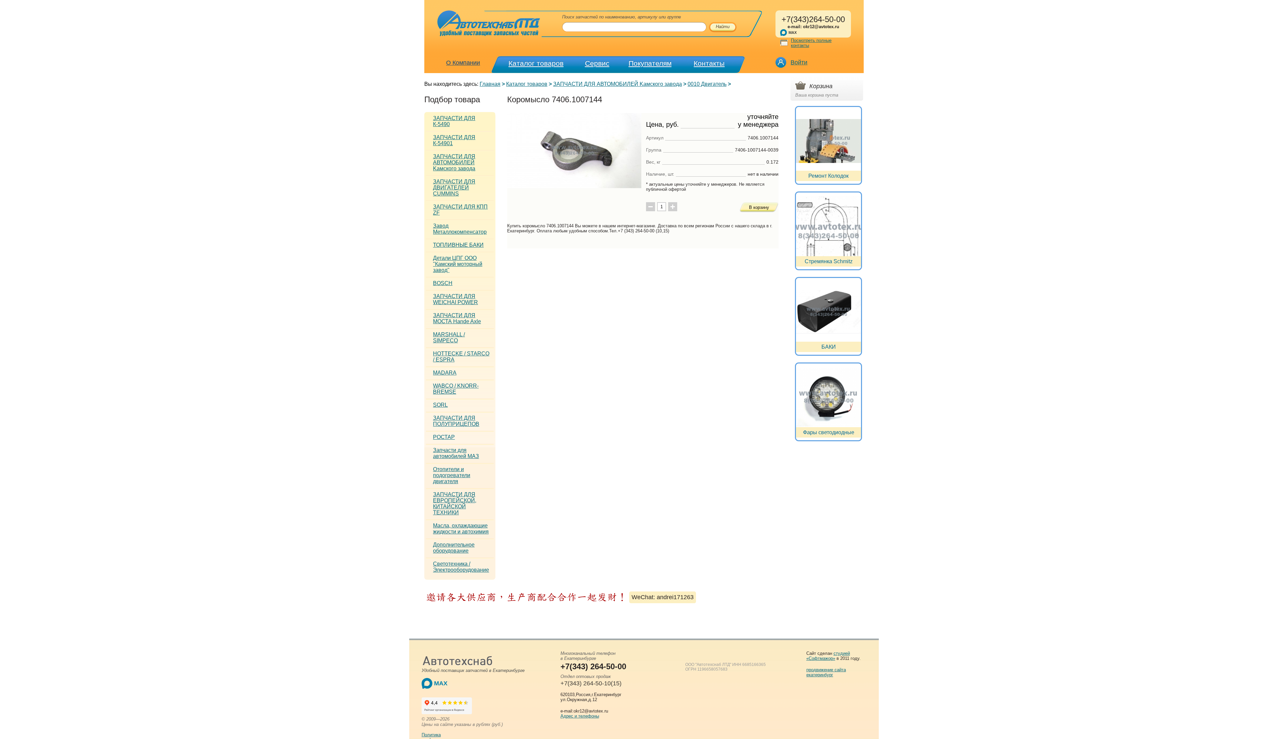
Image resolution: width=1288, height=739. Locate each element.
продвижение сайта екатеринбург (826, 672)
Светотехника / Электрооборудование (461, 567)
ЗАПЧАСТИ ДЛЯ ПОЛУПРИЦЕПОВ (456, 421)
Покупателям (650, 63)
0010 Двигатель (707, 84)
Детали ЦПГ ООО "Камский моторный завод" (457, 264)
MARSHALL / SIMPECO (449, 337)
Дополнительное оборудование (454, 548)
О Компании (463, 62)
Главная (490, 84)
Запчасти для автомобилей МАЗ (456, 453)
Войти (799, 62)
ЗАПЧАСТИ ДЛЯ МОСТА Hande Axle (457, 318)
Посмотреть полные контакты (811, 43)
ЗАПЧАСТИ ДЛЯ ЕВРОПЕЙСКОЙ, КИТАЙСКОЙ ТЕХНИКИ (454, 503)
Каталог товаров (536, 63)
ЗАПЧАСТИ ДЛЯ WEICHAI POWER (455, 299)
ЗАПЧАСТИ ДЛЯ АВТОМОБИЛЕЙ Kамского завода (617, 84)
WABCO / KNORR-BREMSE (456, 389)
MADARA (445, 373)
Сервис (597, 63)
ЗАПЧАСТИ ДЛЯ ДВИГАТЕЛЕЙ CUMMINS (454, 187)
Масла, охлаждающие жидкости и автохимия (461, 528)
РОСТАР (444, 437)
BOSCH (442, 283)
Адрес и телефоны (579, 716)
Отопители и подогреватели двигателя (451, 475)
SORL (440, 405)
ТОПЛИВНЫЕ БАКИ (458, 245)
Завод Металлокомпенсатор (460, 229)
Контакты (709, 63)
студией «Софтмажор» (828, 656)
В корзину (759, 207)
